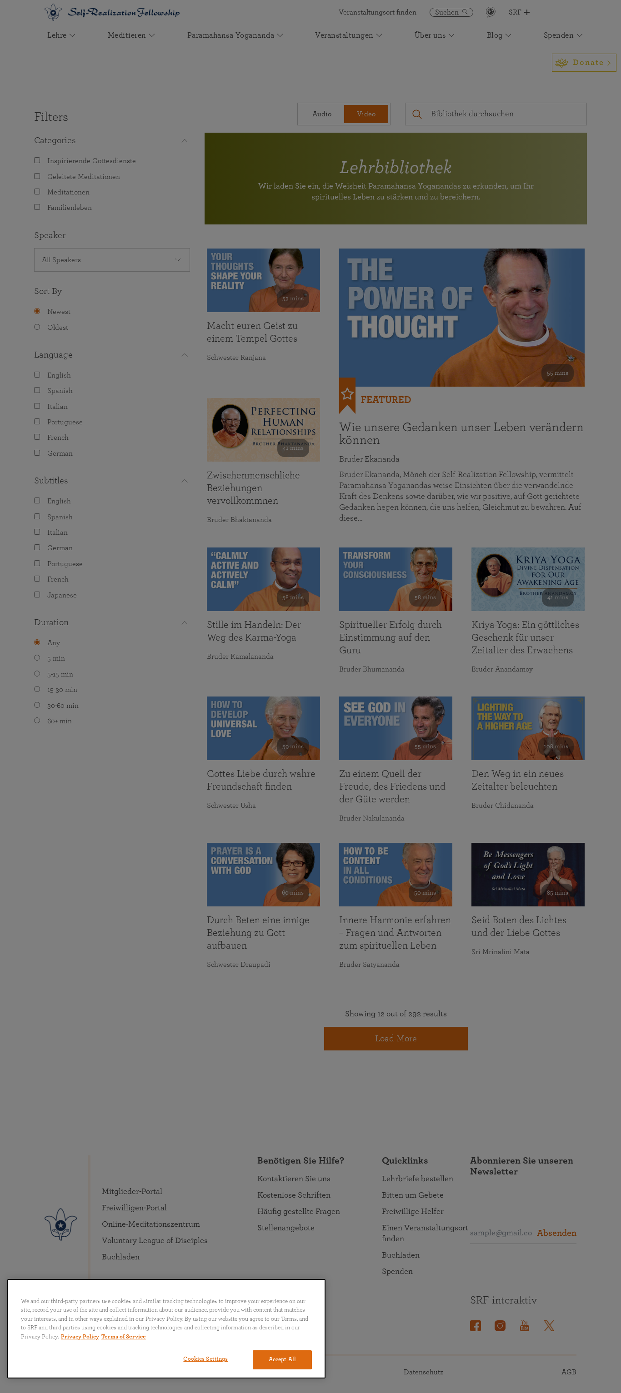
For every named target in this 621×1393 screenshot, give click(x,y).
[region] (166, 1328)
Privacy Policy (80, 1337)
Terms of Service (123, 1337)
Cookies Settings (205, 1359)
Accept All (282, 1360)
